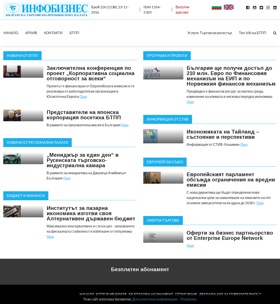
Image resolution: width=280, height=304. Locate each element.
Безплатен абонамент (140, 269)
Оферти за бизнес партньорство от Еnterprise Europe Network (230, 235)
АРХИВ (31, 33)
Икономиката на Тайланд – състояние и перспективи (223, 134)
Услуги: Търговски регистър (209, 33)
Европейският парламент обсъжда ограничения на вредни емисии (231, 179)
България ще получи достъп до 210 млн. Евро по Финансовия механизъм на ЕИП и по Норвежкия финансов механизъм (231, 76)
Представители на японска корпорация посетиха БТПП (84, 114)
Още (83, 96)
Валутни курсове (182, 9)
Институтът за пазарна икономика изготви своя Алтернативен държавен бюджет (91, 213)
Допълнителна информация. (155, 299)
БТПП (74, 33)
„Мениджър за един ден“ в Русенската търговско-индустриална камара (83, 160)
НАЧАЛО (11, 33)
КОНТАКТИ (53, 33)
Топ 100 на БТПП (252, 33)
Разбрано (188, 299)
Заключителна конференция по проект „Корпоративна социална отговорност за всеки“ (91, 73)
